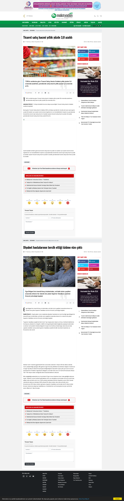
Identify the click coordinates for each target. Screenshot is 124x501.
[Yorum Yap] (67, 92)
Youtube (82, 59)
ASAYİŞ (100, 22)
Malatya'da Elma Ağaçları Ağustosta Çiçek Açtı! (38, 191)
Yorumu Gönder (30, 232)
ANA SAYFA (25, 30)
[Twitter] (96, 26)
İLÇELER (93, 22)
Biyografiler (76, 475)
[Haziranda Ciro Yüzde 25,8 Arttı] (89, 73)
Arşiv (90, 484)
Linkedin (93, 51)
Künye (90, 473)
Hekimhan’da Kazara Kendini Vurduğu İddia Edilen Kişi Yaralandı (43, 185)
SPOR (49, 22)
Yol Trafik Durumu (77, 480)
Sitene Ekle (91, 482)
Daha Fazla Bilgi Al (84, 499)
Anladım (117, 499)
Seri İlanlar (60, 486)
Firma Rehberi (61, 484)
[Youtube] (100, 26)
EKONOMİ (64, 22)
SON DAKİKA (25, 22)
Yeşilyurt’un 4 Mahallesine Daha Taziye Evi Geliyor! (39, 182)
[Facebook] (94, 26)
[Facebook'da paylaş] (35, 92)
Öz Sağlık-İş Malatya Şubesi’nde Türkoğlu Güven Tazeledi (41, 188)
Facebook (82, 51)
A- (73, 92)
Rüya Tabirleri (76, 478)
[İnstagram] (23, 476)
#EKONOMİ (26, 162)
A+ (70, 92)
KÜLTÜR (56, 22)
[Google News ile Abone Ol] (29, 92)
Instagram (94, 55)
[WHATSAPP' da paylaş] (42, 92)
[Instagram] (98, 26)
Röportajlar (76, 473)
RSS (92, 59)
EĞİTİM (71, 22)
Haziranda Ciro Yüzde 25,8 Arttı (89, 82)
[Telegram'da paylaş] (45, 92)
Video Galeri (61, 478)
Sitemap (90, 480)
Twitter (82, 55)
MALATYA (42, 22)
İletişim (90, 486)
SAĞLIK (86, 22)
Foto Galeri (60, 475)
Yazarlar (60, 473)
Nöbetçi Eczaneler (62, 482)
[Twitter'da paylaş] (39, 92)
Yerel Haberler (61, 480)
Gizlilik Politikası (92, 475)
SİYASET (78, 22)
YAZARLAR (34, 22)
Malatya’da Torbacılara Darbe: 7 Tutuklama (37, 179)
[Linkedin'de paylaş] (48, 92)
